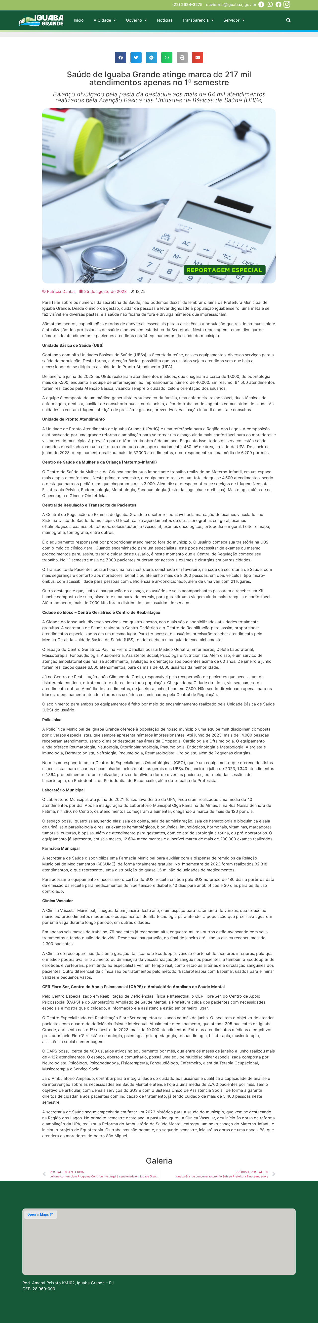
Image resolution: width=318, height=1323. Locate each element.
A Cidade (102, 20)
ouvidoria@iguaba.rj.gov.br (231, 4)
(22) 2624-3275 (187, 4)
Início (79, 20)
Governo (134, 20)
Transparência (195, 20)
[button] (288, 20)
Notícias (164, 20)
